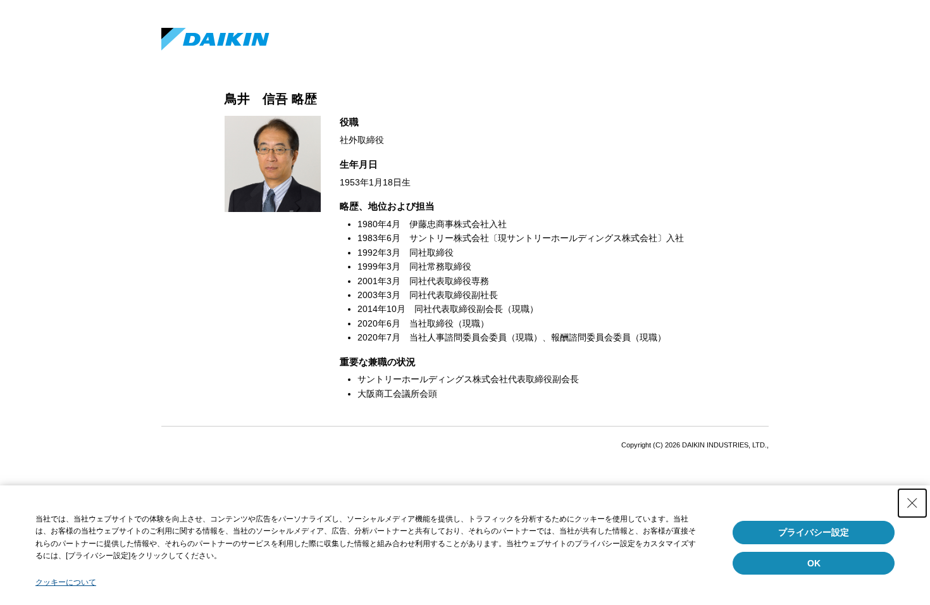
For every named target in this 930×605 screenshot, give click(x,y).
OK (814, 563)
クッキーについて (65, 582)
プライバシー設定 (813, 532)
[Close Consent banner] (912, 503)
